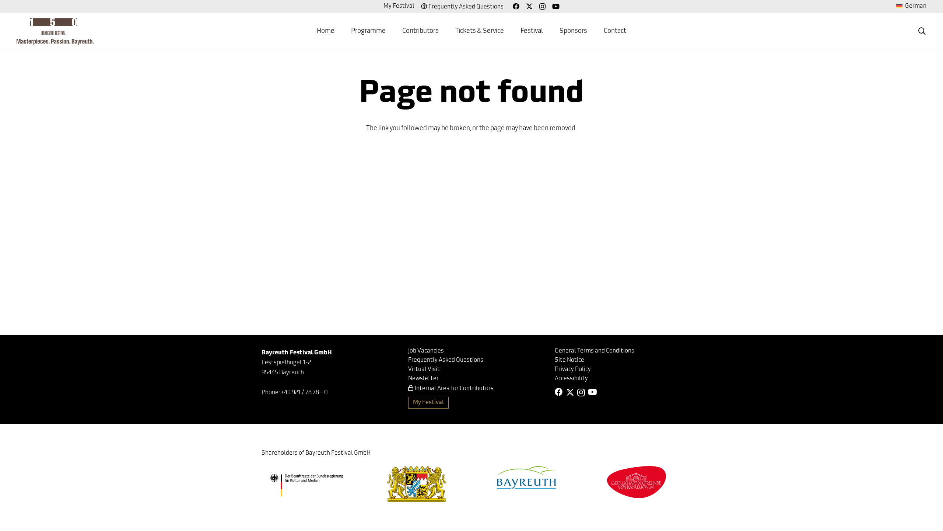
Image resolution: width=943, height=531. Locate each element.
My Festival (398, 6)
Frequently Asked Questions (466, 7)
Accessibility (571, 379)
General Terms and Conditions (594, 351)
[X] (529, 6)
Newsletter (423, 379)
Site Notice (569, 360)
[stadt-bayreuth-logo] (526, 477)
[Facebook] (516, 6)
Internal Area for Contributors (454, 389)
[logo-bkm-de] (307, 485)
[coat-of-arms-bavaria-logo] (416, 484)
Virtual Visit (424, 369)
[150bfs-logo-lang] (55, 31)
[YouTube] (556, 6)
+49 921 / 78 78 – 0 (304, 393)
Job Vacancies (426, 351)
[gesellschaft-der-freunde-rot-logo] (636, 482)
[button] (922, 31)
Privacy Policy (573, 369)
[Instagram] (542, 6)
